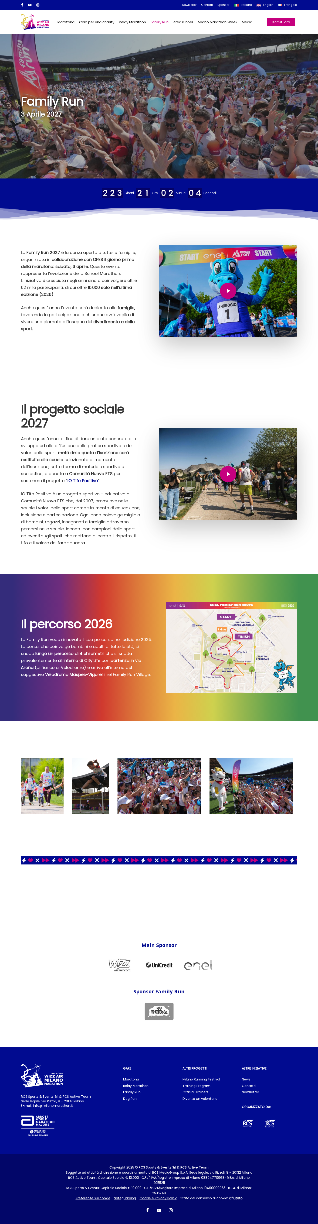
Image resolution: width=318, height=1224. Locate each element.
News (246, 1079)
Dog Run (130, 1099)
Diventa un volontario (200, 1099)
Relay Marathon (136, 1086)
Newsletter (250, 1092)
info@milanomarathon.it (53, 1105)
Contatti (249, 1086)
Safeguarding (125, 1198)
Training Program (196, 1086)
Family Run (132, 1092)
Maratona (131, 1079)
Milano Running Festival (201, 1079)
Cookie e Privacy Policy (158, 1198)
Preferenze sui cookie (93, 1198)
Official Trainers (195, 1092)
